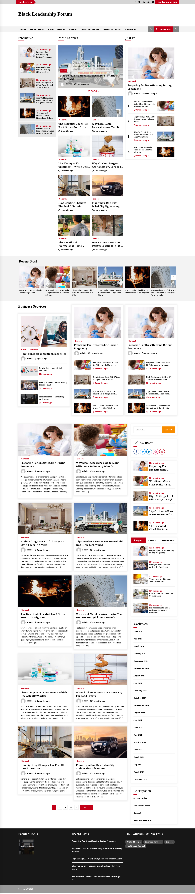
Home (23, 29)
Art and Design (37, 29)
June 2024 (137, 727)
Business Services (56, 29)
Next (173, 277)
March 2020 (138, 772)
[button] (151, 29)
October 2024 (139, 698)
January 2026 (139, 653)
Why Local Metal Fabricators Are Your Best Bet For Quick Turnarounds (45, 131)
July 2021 (137, 764)
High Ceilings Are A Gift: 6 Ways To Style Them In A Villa (45, 85)
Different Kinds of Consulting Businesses (51, 398)
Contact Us (130, 29)
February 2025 (139, 690)
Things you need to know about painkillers (160, 580)
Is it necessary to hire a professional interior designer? (159, 610)
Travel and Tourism (112, 29)
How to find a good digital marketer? (50, 369)
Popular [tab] (139, 540)
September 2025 (141, 668)
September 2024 (141, 705)
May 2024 (137, 735)
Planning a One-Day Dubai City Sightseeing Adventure (105, 204)
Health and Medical (90, 29)
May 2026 (137, 638)
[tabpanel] (90, 66)
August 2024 (139, 712)
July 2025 (137, 683)
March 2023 (138, 757)
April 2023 (137, 749)
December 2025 (140, 661)
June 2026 (137, 631)
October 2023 (139, 742)
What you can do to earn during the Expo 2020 (53, 384)
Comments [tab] (169, 540)
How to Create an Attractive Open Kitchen (161, 595)
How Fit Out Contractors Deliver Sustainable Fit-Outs (106, 244)
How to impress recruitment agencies (43, 353)
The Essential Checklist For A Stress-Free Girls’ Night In (43, 115)
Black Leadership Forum (45, 14)
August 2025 (139, 675)
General (73, 29)
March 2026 (138, 646)
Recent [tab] (153, 540)
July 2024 (137, 720)
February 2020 (139, 779)
